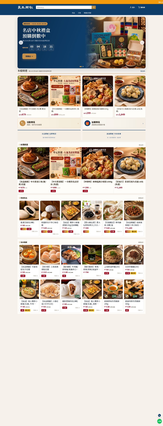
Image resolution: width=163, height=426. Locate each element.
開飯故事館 (87, 13)
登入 (133, 7)
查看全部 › (141, 198)
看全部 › (143, 71)
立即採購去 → (31, 56)
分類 (79, 13)
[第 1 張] (80, 66)
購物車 (143, 7)
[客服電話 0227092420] (159, 415)
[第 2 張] (82, 66)
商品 (73, 13)
